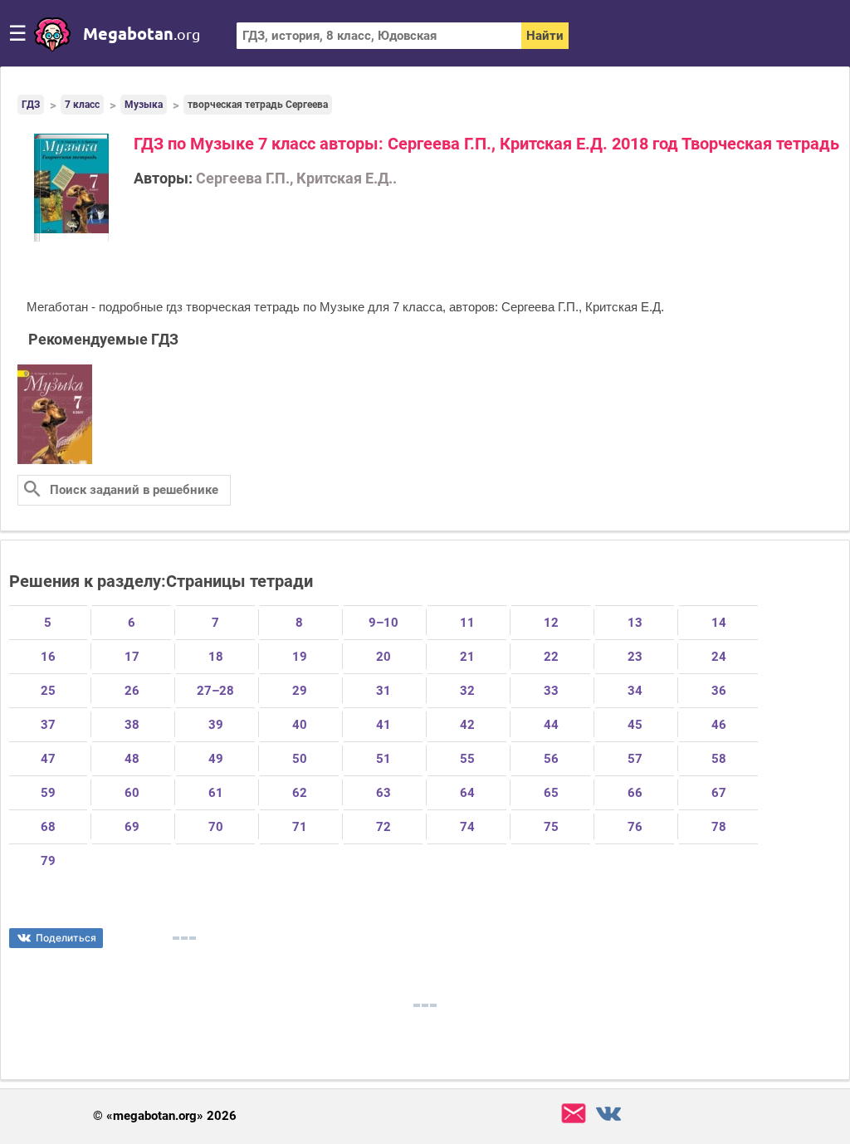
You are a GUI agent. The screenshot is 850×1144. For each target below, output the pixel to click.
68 (48, 826)
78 (718, 826)
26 (132, 690)
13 (635, 622)
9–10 (383, 622)
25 (48, 690)
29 (299, 690)
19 (299, 656)
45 (635, 724)
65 (551, 792)
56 (551, 758)
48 (132, 758)
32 (467, 690)
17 (132, 656)
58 (718, 758)
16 (48, 656)
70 (215, 826)
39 (215, 724)
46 (718, 724)
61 (215, 792)
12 (551, 622)
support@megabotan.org (573, 1113)
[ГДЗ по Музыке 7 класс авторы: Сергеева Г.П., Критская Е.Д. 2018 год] (54, 461)
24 (718, 656)
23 (635, 656)
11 (467, 622)
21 (467, 656)
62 (299, 792)
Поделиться (66, 937)
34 (635, 690)
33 (551, 690)
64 (467, 792)
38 (132, 724)
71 (299, 826)
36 (718, 690)
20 (383, 656)
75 (551, 826)
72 (383, 826)
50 (299, 758)
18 (215, 656)
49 (215, 758)
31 (383, 690)
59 (48, 792)
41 (383, 724)
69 (132, 826)
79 (48, 860)
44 (551, 724)
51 (383, 758)
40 (299, 724)
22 (551, 656)
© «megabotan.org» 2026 (165, 1116)
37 (48, 724)
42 (467, 724)
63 (383, 792)
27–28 (215, 690)
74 (467, 826)
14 (718, 622)
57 (635, 758)
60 (132, 792)
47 (48, 758)
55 (467, 758)
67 (718, 792)
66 (635, 792)
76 (635, 826)
